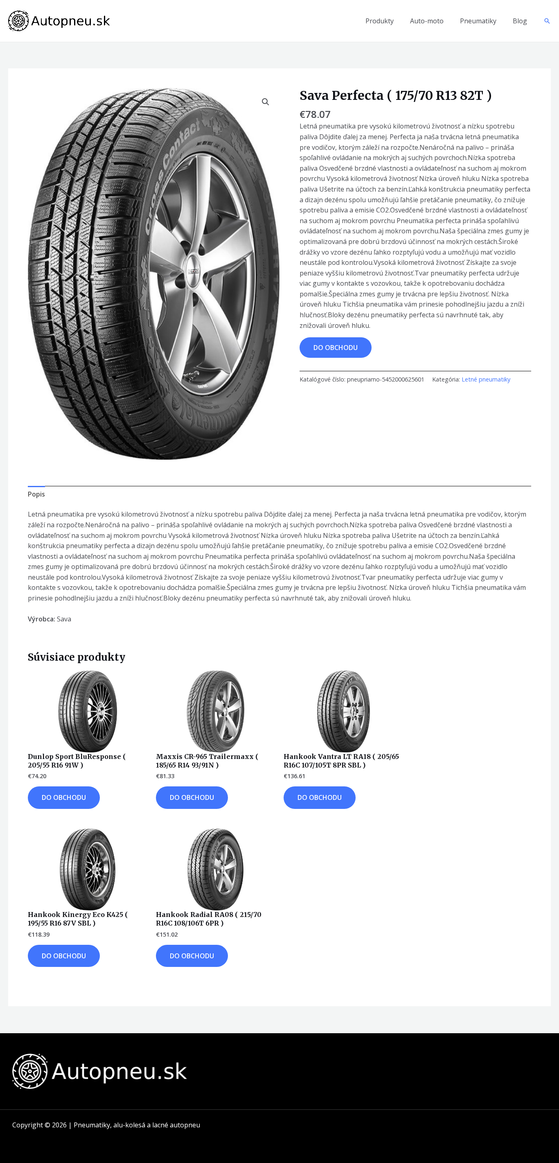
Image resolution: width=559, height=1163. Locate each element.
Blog (520, 20)
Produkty (379, 20)
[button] (547, 21)
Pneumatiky (478, 20)
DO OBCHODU (335, 347)
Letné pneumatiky (486, 379)
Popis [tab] (36, 494)
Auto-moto (427, 20)
